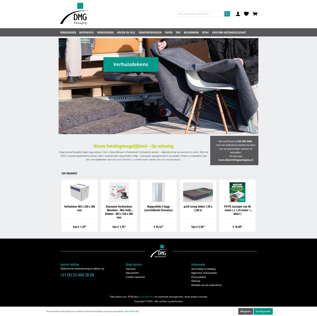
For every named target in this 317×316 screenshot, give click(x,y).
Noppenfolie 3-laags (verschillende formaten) (158, 208)
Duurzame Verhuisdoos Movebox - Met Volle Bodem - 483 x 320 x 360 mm (119, 212)
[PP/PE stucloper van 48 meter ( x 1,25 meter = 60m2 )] (237, 192)
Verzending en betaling (203, 268)
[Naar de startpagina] (75, 13)
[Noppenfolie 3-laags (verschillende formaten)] (158, 192)
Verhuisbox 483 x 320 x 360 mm (79, 208)
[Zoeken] (227, 14)
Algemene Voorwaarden (204, 272)
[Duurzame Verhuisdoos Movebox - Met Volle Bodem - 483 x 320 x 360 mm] (119, 192)
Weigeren (245, 311)
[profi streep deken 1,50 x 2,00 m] (198, 192)
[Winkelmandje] (255, 13)
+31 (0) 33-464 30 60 (77, 275)
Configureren (263, 311)
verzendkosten (146, 296)
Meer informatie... (132, 311)
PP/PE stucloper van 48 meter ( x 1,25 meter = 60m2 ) (237, 210)
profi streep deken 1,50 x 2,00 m (198, 208)
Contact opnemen (135, 277)
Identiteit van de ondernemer (206, 285)
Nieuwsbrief (132, 272)
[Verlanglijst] (246, 13)
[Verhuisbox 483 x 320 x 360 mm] (79, 192)
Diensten (130, 268)
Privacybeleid (198, 277)
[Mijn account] (238, 13)
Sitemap (195, 281)
